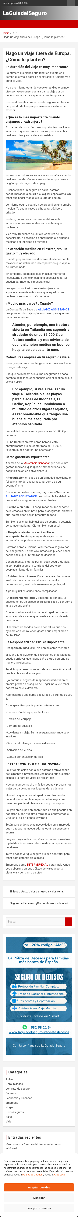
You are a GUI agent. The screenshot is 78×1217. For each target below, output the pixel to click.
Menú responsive (71, 3)
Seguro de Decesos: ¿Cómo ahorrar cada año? (39, 903)
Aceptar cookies (39, 1187)
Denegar (39, 1198)
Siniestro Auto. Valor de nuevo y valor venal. (36, 891)
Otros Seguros (15, 1112)
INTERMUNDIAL (37, 864)
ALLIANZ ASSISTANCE (21, 496)
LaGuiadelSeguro (25, 13)
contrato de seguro (18, 1088)
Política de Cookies (32, 1174)
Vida (8, 1121)
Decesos (11, 1093)
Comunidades (14, 1084)
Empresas (12, 1102)
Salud (9, 1117)
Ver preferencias (39, 1208)
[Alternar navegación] (7, 24)
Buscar (68, 921)
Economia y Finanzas (19, 1098)
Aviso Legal (59, 1174)
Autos (9, 1079)
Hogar (9, 1107)
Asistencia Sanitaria (36, 463)
